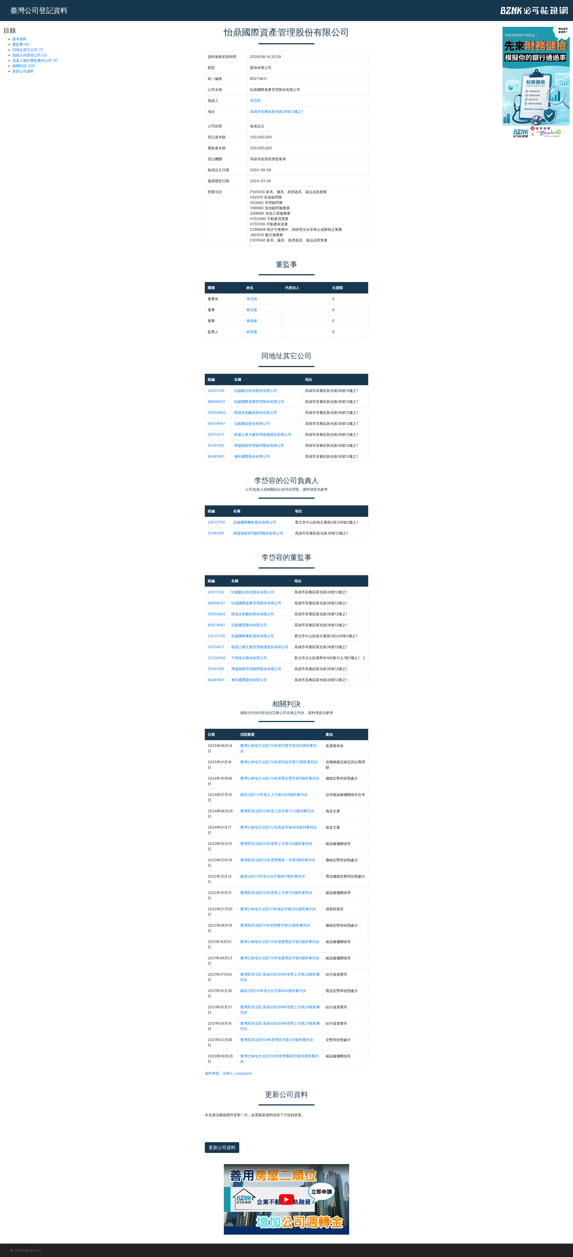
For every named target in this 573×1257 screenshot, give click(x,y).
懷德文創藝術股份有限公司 (255, 412)
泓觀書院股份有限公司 (252, 423)
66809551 (216, 401)
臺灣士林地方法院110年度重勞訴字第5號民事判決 (279, 941)
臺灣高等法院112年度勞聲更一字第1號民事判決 (277, 860)
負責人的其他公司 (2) (29, 55)
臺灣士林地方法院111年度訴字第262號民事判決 (278, 909)
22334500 (217, 658)
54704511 (216, 434)
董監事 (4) (20, 44)
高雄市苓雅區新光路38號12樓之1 (276, 111)
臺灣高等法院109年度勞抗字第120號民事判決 (276, 1039)
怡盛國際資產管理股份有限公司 (259, 401)
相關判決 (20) (23, 66)
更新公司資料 (23, 71)
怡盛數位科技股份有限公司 (255, 390)
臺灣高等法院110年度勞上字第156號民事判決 (276, 843)
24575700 (216, 522)
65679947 (216, 423)
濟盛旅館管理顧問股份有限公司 (259, 445)
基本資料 (19, 39)
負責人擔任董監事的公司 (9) (35, 60)
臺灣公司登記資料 (39, 10)
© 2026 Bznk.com (25, 1250)
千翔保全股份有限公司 (249, 658)
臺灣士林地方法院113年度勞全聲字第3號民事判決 (279, 778)
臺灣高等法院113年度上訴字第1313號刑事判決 (277, 811)
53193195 (216, 445)
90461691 (216, 456)
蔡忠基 (251, 310)
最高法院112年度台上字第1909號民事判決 (274, 794)
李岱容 (255, 100)
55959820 (217, 412)
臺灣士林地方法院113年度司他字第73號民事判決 (279, 762)
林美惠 (251, 331)
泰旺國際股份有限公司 (252, 456)
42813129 (216, 390)
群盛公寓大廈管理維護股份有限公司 (262, 434)
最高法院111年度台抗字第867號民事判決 (272, 876)
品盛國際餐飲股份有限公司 (254, 522)
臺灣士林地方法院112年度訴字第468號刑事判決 (278, 827)
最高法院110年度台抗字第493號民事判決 (273, 990)
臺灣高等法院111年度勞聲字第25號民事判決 (275, 925)
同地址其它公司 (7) (27, 49)
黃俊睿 (251, 321)
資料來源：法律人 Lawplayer (228, 1073)
